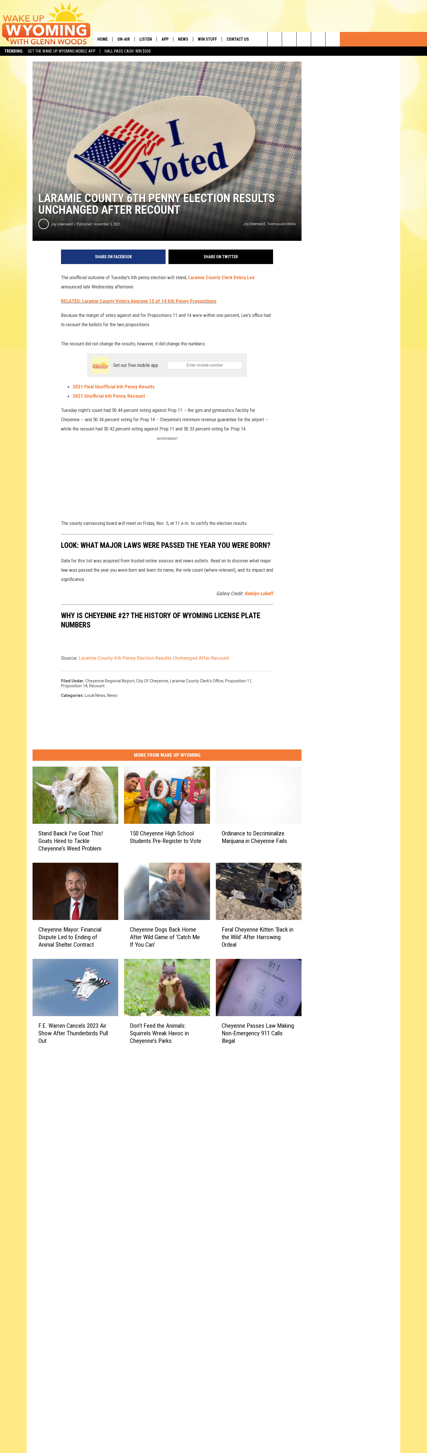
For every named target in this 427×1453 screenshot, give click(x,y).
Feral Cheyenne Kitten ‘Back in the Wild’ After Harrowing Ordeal (257, 937)
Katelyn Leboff (259, 593)
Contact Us (238, 39)
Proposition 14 (74, 686)
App (165, 39)
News (183, 39)
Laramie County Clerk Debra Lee (221, 277)
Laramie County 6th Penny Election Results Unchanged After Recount (154, 658)
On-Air (123, 39)
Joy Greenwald (62, 224)
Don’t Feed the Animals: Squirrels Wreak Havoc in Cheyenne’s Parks (159, 1033)
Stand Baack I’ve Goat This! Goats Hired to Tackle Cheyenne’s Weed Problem (70, 841)
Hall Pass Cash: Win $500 (128, 51)
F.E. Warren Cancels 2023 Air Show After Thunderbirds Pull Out (73, 1033)
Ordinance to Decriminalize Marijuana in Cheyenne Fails (254, 837)
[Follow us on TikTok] (318, 39)
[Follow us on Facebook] (304, 39)
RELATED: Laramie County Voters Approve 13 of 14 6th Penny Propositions (138, 301)
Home (102, 39)
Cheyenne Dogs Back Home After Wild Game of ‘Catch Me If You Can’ (165, 937)
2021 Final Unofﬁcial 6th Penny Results (114, 387)
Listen (145, 39)
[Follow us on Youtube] (333, 39)
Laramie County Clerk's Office (196, 681)
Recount (97, 686)
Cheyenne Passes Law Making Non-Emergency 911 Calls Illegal (258, 1033)
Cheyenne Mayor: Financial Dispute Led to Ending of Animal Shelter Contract (69, 937)
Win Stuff (207, 39)
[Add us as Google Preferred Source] (289, 39)
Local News (95, 695)
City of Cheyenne (152, 681)
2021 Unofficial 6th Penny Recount (109, 396)
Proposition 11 (238, 681)
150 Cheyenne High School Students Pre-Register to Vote (165, 837)
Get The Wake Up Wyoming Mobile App (62, 51)
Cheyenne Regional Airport (109, 681)
